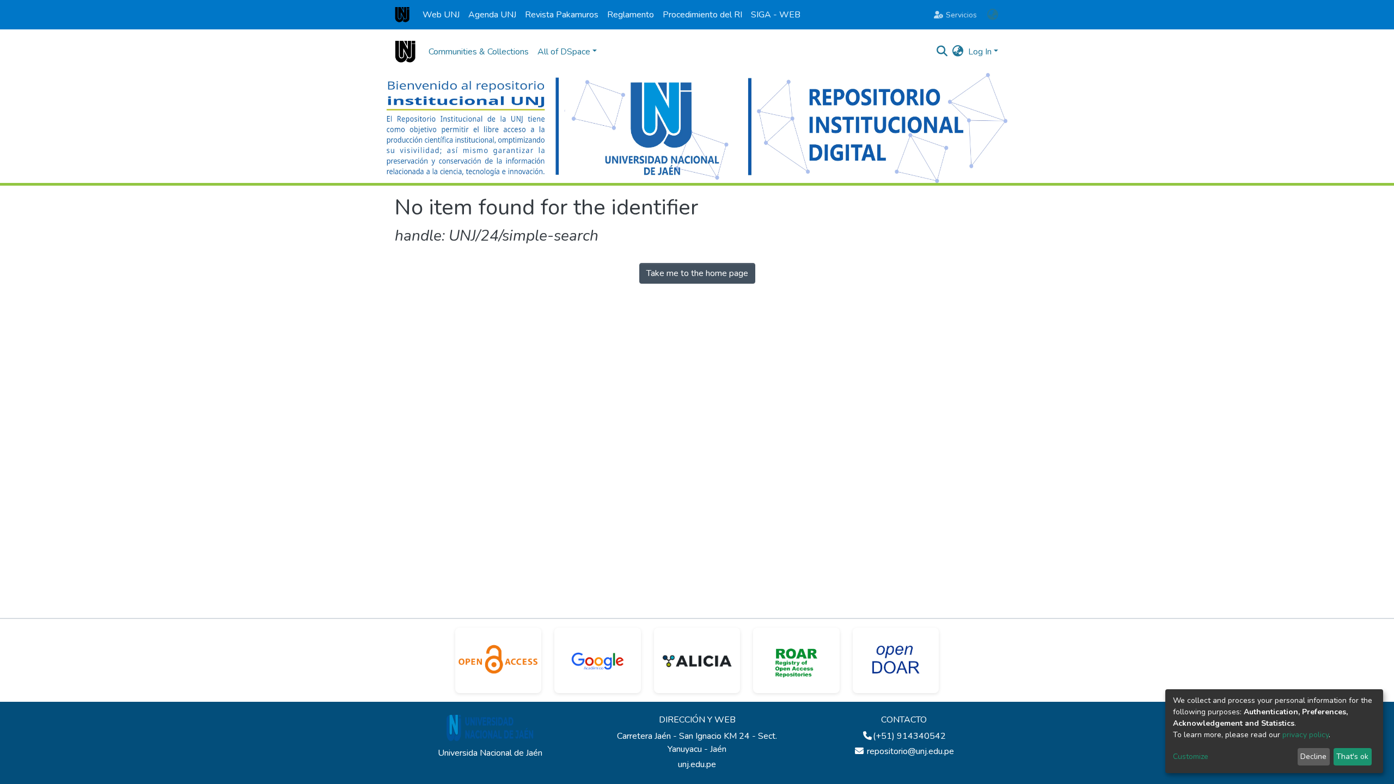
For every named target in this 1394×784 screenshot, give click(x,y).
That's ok (1352, 756)
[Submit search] (942, 51)
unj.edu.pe (697, 764)
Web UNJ (441, 15)
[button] (992, 14)
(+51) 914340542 (909, 736)
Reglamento (630, 15)
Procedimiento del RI (702, 15)
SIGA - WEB (775, 15)
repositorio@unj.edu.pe (909, 751)
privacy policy (1305, 735)
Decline (1313, 756)
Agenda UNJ (492, 15)
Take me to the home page (697, 273)
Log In (980, 52)
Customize (1190, 756)
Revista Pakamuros (561, 15)
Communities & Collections (479, 52)
